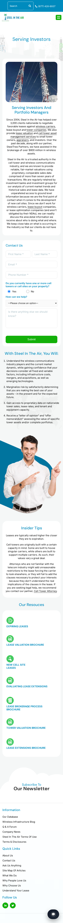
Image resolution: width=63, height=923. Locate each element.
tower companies (36, 129)
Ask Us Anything (11, 865)
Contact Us (8, 860)
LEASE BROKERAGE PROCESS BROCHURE (24, 708)
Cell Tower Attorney (45, 591)
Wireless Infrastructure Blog (18, 821)
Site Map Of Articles (14, 870)
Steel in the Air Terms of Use (19, 836)
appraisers (22, 139)
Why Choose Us (11, 885)
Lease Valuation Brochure (25, 644)
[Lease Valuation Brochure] (10, 638)
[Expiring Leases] (10, 620)
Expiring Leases (17, 626)
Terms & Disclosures (14, 841)
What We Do (9, 875)
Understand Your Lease (15, 890)
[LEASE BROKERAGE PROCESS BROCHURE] (10, 700)
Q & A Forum (9, 826)
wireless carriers (45, 126)
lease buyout (35, 206)
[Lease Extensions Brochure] (10, 742)
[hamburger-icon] (58, 17)
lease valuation (24, 133)
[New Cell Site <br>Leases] (10, 658)
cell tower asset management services (33, 135)
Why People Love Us (14, 880)
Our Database (10, 816)
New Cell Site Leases (15, 666)
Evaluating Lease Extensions (26, 686)
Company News (11, 831)
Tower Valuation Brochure (26, 728)
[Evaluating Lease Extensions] (10, 680)
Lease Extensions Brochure (26, 748)
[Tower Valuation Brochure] (10, 722)
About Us (7, 855)
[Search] (29, 6)
